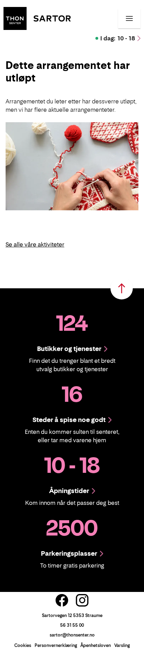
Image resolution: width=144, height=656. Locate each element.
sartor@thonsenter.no (72, 635)
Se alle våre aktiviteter (35, 244)
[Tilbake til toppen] (121, 288)
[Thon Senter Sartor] (37, 17)
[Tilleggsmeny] (129, 18)
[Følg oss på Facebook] (61, 600)
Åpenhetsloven (95, 645)
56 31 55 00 (72, 625)
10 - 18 (117, 38)
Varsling (122, 645)
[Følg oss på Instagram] (82, 600)
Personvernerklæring (56, 645)
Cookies (22, 645)
